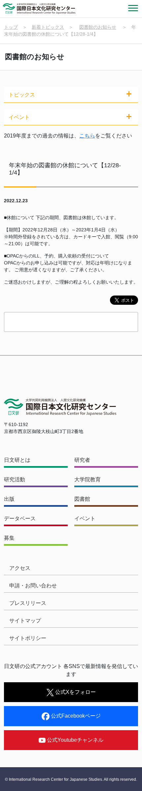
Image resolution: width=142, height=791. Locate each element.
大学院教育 (87, 479)
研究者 (82, 460)
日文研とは (17, 460)
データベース (20, 518)
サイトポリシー (27, 638)
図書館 (82, 499)
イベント (84, 518)
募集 (9, 538)
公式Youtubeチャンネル (74, 740)
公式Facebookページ (75, 716)
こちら (87, 135)
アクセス (19, 568)
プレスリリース (27, 603)
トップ (11, 27)
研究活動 (14, 479)
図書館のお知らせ (97, 27)
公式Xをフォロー (75, 692)
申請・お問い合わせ (33, 585)
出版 (9, 499)
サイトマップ (25, 620)
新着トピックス (48, 27)
